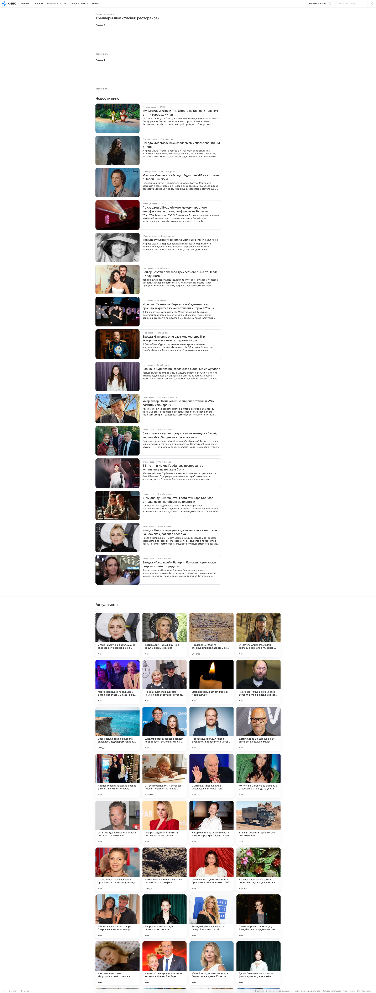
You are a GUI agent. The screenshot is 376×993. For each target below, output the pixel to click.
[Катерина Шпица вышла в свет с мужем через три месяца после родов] (211, 823)
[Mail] (4, 3)
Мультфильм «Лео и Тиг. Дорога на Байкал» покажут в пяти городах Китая (180, 112)
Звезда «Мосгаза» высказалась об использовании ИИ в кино (181, 145)
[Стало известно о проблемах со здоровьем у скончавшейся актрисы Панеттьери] (117, 635)
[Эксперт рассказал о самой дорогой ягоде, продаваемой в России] (258, 870)
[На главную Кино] (11, 3)
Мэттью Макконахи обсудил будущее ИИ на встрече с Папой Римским (180, 177)
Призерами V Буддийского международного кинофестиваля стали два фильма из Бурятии (175, 209)
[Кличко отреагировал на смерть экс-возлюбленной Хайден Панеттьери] (164, 963)
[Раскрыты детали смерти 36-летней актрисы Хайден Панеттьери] (164, 823)
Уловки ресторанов (104, 14)
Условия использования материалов (339, 991)
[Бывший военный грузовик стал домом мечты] (258, 823)
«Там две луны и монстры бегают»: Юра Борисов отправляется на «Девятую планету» (177, 499)
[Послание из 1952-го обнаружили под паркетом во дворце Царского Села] (211, 635)
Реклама (25, 991)
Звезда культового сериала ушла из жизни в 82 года (180, 240)
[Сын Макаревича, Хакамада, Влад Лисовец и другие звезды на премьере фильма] (258, 916)
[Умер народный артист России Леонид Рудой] (211, 682)
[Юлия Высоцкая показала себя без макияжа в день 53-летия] (211, 963)
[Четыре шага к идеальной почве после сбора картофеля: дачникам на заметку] (164, 870)
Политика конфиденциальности (307, 991)
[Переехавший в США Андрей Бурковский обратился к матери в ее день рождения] (211, 729)
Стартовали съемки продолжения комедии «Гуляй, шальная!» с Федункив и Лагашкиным (179, 435)
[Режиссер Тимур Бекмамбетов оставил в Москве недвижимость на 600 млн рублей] (258, 682)
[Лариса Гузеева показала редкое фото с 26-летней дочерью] (117, 776)
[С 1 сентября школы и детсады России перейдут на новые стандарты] (164, 776)
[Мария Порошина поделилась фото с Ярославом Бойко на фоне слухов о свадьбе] (117, 682)
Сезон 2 (100, 25)
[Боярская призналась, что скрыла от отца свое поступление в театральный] (164, 916)
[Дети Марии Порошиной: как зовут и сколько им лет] (164, 635)
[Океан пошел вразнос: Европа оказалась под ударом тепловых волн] (117, 729)
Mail (4, 991)
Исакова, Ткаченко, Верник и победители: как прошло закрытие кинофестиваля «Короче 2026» (178, 306)
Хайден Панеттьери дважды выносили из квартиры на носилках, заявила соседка (179, 532)
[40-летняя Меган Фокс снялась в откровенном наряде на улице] (258, 776)
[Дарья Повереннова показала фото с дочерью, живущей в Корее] (258, 963)
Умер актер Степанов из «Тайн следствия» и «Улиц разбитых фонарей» (179, 403)
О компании (14, 991)
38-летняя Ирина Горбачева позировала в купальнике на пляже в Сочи (172, 467)
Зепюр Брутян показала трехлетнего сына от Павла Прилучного (180, 274)
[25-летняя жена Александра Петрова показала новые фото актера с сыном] (117, 916)
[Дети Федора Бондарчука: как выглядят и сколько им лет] (258, 729)
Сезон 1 (100, 60)
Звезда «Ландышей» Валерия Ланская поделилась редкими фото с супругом (179, 564)
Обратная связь (364, 991)
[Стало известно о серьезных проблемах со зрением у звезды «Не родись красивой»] (117, 870)
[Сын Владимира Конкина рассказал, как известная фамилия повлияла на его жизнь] (211, 776)
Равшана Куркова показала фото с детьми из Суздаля (181, 369)
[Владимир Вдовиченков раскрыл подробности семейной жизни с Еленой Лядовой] (164, 729)
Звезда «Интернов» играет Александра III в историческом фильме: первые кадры (173, 338)
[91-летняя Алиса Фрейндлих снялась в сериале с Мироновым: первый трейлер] (258, 635)
